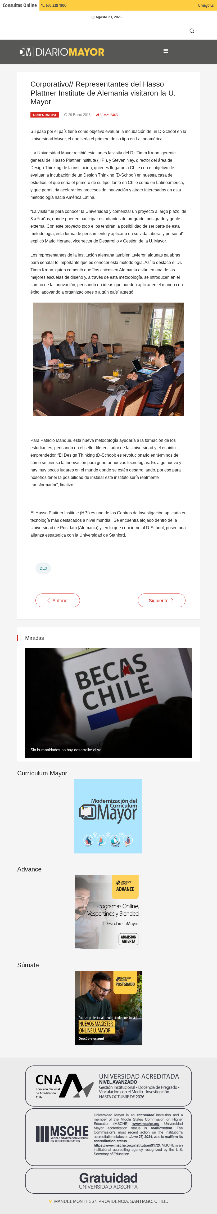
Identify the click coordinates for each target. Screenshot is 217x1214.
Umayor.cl (206, 5)
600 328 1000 (55, 5)
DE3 (43, 568)
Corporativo (44, 114)
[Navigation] (166, 51)
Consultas (20, 5)
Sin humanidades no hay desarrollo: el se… (67, 750)
